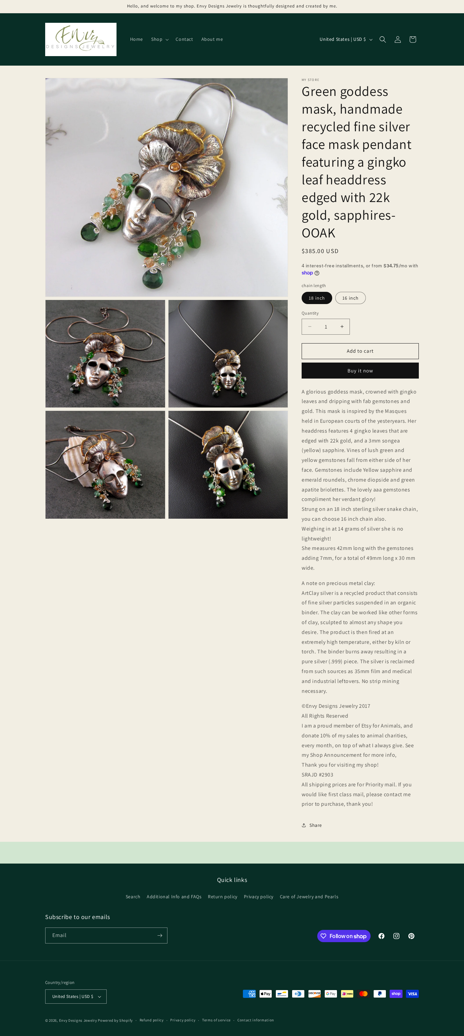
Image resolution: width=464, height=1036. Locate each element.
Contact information (255, 1020)
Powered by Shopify (115, 1020)
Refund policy (152, 1020)
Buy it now (360, 370)
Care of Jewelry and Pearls (309, 896)
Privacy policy (258, 896)
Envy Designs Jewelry (78, 1020)
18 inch (317, 298)
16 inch (350, 298)
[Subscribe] (159, 935)
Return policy (222, 896)
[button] (159, 39)
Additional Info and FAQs (174, 896)
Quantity (310, 313)
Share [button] (315, 825)
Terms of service (216, 1020)
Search (133, 896)
